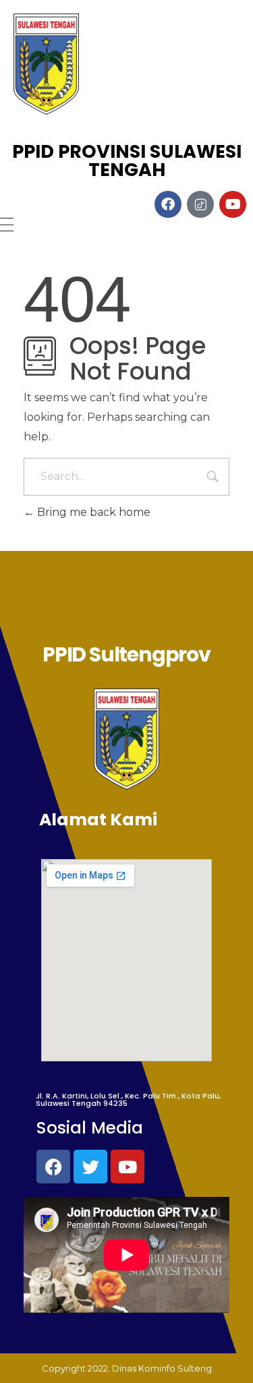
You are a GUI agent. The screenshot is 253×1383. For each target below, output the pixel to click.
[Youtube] (127, 1166)
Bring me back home (92, 512)
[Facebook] (53, 1166)
